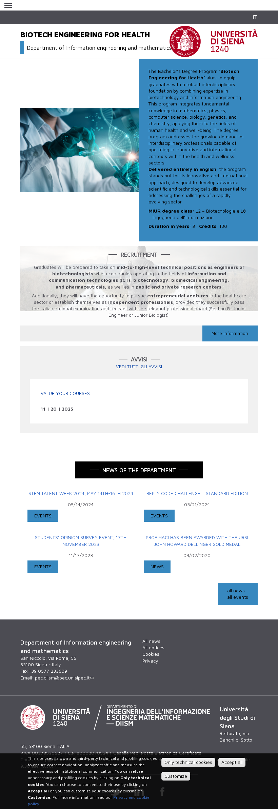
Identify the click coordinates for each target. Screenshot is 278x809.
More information (230, 333)
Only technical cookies (188, 762)
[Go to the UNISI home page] (214, 53)
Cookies (150, 654)
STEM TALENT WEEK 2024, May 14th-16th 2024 (80, 493)
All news (151, 641)
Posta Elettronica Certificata (171, 753)
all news (236, 590)
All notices (153, 647)
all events (237, 597)
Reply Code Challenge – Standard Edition (197, 493)
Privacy (150, 661)
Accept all (231, 762)
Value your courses (65, 393)
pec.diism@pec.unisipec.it (62, 677)
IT (255, 17)
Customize (175, 776)
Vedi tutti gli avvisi (139, 366)
